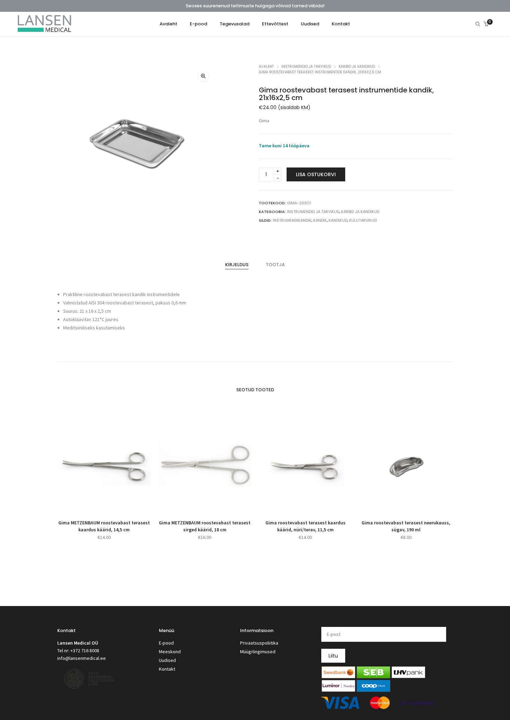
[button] (203, 76)
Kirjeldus (236, 264)
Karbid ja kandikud (357, 66)
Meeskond (170, 651)
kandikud (338, 220)
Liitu (333, 655)
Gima (264, 120)
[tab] (236, 264)
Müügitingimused (257, 651)
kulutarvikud (363, 220)
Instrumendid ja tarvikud (306, 66)
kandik (320, 220)
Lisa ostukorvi (316, 174)
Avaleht (266, 66)
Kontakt (167, 669)
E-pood (166, 643)
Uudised (167, 660)
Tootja (275, 264)
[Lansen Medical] (44, 29)
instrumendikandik (292, 220)
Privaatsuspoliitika (259, 643)
